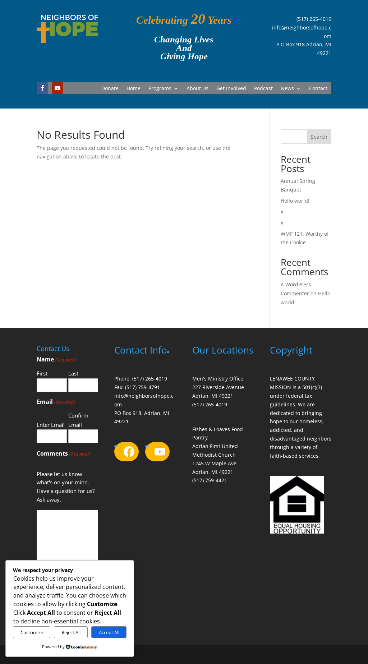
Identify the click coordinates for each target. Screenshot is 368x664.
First (42, 373)
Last (73, 373)
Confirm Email (78, 420)
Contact (318, 89)
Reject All (70, 632)
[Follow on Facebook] (42, 88)
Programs (159, 89)
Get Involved (231, 89)
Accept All (109, 632)
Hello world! (295, 200)
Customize (31, 632)
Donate (110, 89)
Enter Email (51, 424)
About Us (197, 89)
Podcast (263, 89)
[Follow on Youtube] (57, 88)
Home (133, 89)
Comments (63, 453)
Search (319, 136)
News (287, 89)
